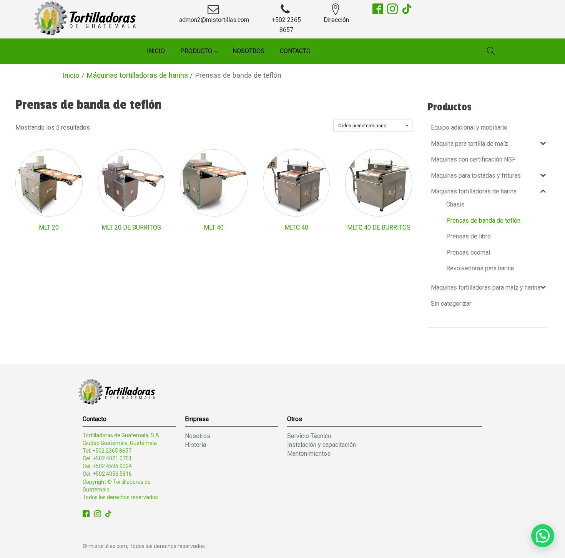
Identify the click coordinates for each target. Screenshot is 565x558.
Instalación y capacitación (321, 444)
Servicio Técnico (309, 436)
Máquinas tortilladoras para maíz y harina (485, 287)
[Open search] (491, 51)
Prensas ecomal (468, 252)
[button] (542, 535)
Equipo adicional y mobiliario (469, 127)
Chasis (455, 204)
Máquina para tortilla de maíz (469, 143)
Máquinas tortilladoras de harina (137, 75)
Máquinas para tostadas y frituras (476, 175)
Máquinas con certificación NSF (473, 159)
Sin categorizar (451, 303)
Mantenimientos (309, 453)
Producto (196, 51)
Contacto (295, 51)
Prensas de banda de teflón (483, 220)
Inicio (156, 51)
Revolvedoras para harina (480, 268)
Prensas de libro (468, 236)
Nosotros (248, 51)
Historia (195, 444)
